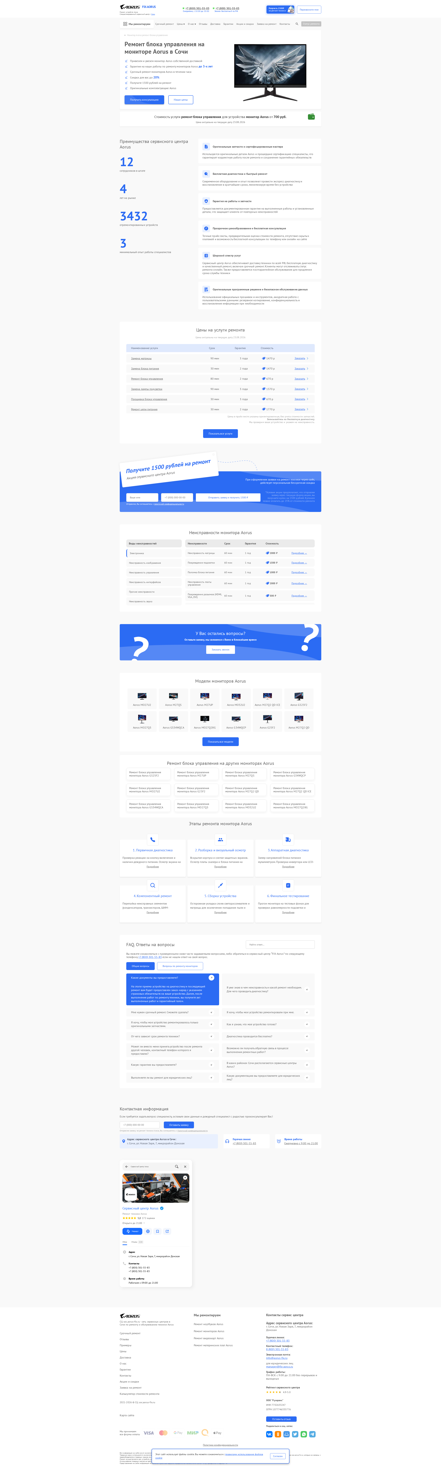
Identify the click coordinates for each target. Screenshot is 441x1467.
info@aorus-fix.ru (277, 1358)
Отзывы (203, 24)
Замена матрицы (141, 358)
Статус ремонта (311, 23)
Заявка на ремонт (266, 24)
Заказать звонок (220, 649)
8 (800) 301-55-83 (277, 1349)
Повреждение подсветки (201, 562)
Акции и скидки (245, 24)
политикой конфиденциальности (169, 504)
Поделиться (269, 1434)
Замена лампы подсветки (146, 389)
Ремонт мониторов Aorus (209, 1331)
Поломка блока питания (201, 572)
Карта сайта (127, 1415)
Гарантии (228, 24)
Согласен (278, 1456)
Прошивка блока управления (149, 399)
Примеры (125, 1345)
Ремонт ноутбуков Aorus (208, 1324)
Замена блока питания (145, 368)
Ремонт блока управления (147, 378)
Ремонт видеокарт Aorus (209, 1338)
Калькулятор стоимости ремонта (139, 1393)
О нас (191, 24)
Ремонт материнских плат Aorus (213, 1345)
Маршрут (135, 1231)
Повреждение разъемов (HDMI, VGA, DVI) (205, 596)
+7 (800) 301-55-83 (197, 8)
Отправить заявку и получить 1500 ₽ (228, 497)
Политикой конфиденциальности (192, 1130)
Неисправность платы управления (199, 583)
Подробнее (153, 866)
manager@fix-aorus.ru (279, 1366)
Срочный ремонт (164, 24)
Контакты (285, 24)
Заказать (300, 358)
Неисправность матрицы (201, 553)
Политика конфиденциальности (220, 1445)
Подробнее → (299, 553)
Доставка (215, 24)
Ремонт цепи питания (144, 409)
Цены (180, 24)
